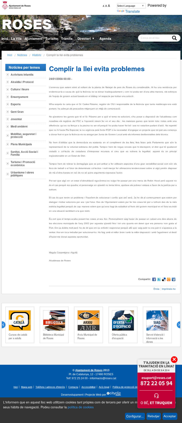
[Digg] (173, 280)
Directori (86, 38)
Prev (5, 324)
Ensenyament (19, 97)
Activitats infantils (22, 75)
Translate (132, 11)
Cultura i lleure (20, 89)
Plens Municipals (21, 144)
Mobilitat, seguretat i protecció (23, 135)
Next (176, 324)
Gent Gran (17, 112)
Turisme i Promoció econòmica (23, 163)
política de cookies (81, 407)
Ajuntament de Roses (89, 370)
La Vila (16, 38)
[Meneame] (168, 280)
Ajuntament (33, 38)
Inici (5, 38)
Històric (36, 55)
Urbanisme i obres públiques (22, 173)
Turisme (52, 38)
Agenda (105, 38)
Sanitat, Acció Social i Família (24, 153)
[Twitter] (159, 280)
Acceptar (170, 416)
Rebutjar (154, 416)
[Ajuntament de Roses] (91, 25)
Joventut (16, 119)
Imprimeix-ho (169, 288)
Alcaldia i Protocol (22, 82)
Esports (16, 104)
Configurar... (135, 416)
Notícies (22, 55)
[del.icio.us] (164, 280)
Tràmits (67, 38)
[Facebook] (154, 280)
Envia (156, 288)
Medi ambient (19, 126)
